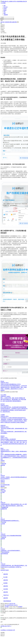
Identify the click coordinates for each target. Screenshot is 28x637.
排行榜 (4, 8)
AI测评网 (5, 14)
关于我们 (7, 606)
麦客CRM (14, 22)
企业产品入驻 (12, 603)
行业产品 (15, 605)
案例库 (4, 10)
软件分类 (5, 7)
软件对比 (11, 605)
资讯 (4, 11)
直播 (4, 13)
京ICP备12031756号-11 (6, 626)
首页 (4, 5)
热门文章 (7, 605)
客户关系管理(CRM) (7, 22)
